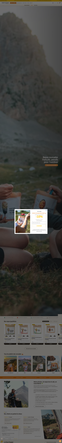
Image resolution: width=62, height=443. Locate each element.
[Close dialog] (46, 210)
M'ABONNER (39, 225)
